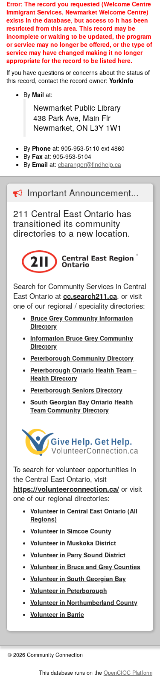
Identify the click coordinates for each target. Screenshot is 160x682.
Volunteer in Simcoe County (70, 531)
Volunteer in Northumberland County (83, 602)
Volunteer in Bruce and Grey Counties (85, 566)
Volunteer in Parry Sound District (77, 554)
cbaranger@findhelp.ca (89, 164)
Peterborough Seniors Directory (76, 390)
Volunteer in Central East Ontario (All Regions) (83, 515)
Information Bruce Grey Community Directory (81, 342)
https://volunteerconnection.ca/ (66, 489)
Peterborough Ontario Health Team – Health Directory (83, 374)
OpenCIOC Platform (128, 672)
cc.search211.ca (90, 296)
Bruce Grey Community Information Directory (81, 322)
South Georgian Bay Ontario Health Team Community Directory (81, 406)
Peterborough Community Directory (82, 358)
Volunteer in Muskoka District (73, 543)
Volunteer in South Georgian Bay (78, 578)
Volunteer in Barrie (57, 614)
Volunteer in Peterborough (68, 590)
